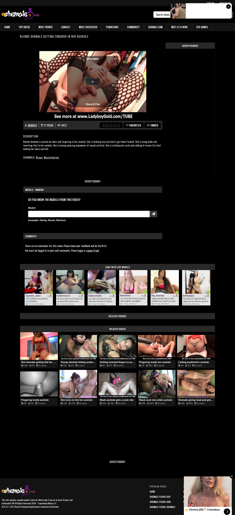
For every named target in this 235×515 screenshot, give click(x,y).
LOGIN (209, 3)
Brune (39, 157)
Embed (154, 125)
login (80, 250)
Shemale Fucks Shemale (162, 507)
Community (133, 27)
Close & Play (93, 104)
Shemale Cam (155, 27)
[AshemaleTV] (20, 14)
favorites (135, 125)
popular (188, 496)
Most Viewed (45, 27)
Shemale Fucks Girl (160, 501)
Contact (211, 507)
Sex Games (202, 27)
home (152, 491)
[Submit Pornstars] (153, 214)
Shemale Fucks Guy (160, 496)
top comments (191, 507)
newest (187, 491)
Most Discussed (88, 27)
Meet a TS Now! (179, 27)
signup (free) (92, 250)
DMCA (210, 491)
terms (210, 496)
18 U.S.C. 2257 (214, 501)
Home (7, 27)
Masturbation (51, 157)
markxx (32, 125)
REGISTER (223, 3)
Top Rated (24, 27)
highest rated (191, 501)
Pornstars (112, 27)
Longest (65, 27)
